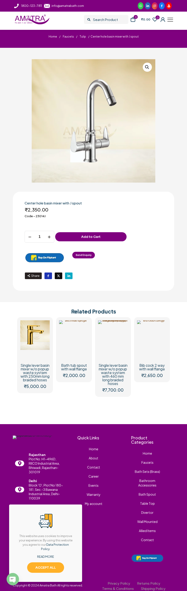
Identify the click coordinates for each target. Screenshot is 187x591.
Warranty (94, 494)
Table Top (147, 503)
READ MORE (45, 556)
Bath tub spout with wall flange (74, 367)
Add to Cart (91, 237)
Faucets (68, 36)
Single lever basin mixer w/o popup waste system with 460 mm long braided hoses (113, 374)
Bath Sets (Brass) (147, 471)
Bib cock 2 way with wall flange (152, 367)
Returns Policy (148, 583)
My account (93, 504)
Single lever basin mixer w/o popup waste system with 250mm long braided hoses (35, 372)
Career (93, 476)
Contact (93, 467)
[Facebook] (162, 5)
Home (53, 36)
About (93, 458)
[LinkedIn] (169, 5)
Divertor (147, 512)
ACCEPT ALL (45, 568)
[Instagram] (155, 5)
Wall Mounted (147, 522)
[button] (147, 67)
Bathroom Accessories (147, 483)
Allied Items (147, 531)
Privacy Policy (119, 583)
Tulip (83, 36)
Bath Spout (147, 494)
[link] (44, 257)
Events (93, 485)
